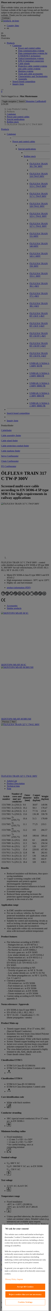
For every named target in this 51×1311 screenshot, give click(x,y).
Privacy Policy (11, 1279)
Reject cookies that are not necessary (25, 1294)
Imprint (20, 1279)
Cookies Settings (25, 1302)
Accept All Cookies (25, 1287)
